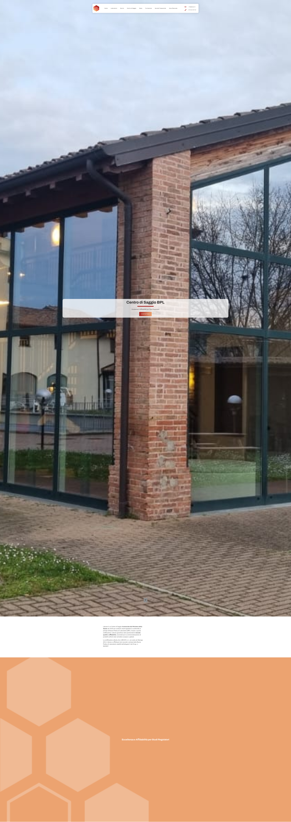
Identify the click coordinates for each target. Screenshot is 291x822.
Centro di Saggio (131, 8)
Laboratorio (114, 8)
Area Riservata (173, 8)
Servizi (122, 8)
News (140, 8)
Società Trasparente (160, 8)
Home (106, 8)
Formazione (148, 8)
